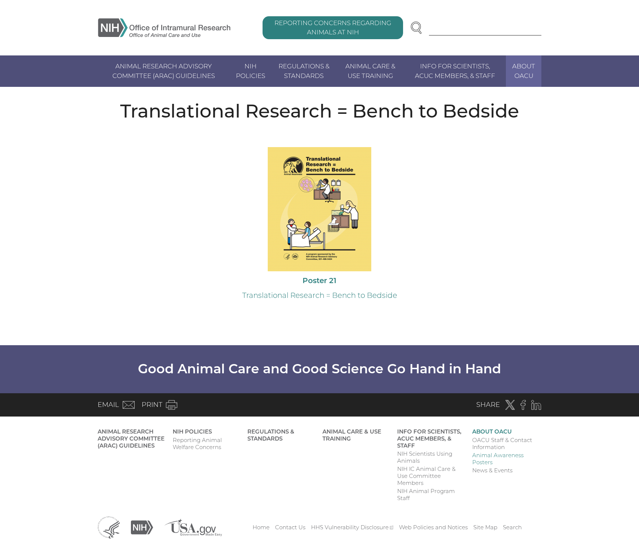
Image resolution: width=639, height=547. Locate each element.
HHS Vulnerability (352, 527)
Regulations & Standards (303, 70)
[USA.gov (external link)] (193, 526)
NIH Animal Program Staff (426, 494)
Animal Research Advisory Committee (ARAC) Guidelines (163, 70)
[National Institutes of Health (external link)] (142, 526)
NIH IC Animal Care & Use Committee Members (426, 475)
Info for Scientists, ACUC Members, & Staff (455, 70)
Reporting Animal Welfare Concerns (197, 443)
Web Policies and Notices (433, 527)
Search (512, 527)
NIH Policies (250, 70)
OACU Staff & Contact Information (502, 443)
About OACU (523, 70)
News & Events (492, 470)
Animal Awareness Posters (498, 459)
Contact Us (290, 527)
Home (261, 527)
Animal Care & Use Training (370, 70)
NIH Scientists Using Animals (424, 457)
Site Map (485, 527)
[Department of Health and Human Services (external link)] (109, 526)
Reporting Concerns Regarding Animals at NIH (332, 27)
